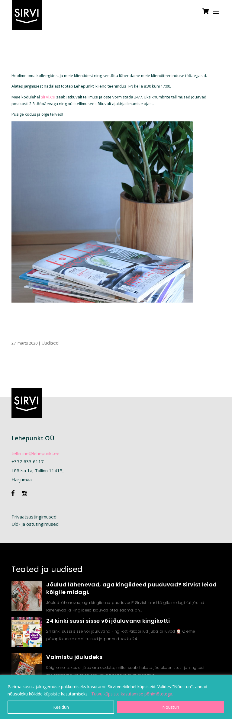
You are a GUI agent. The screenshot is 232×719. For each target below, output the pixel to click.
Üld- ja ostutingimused (35, 524)
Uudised (50, 343)
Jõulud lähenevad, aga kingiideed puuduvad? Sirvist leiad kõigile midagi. (131, 588)
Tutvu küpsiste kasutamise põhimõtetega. (132, 694)
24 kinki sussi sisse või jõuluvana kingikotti (108, 620)
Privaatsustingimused (33, 517)
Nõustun (170, 707)
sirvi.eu (48, 97)
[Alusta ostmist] (205, 14)
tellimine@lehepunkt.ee (35, 453)
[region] (116, 697)
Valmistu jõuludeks (74, 657)
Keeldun (61, 707)
